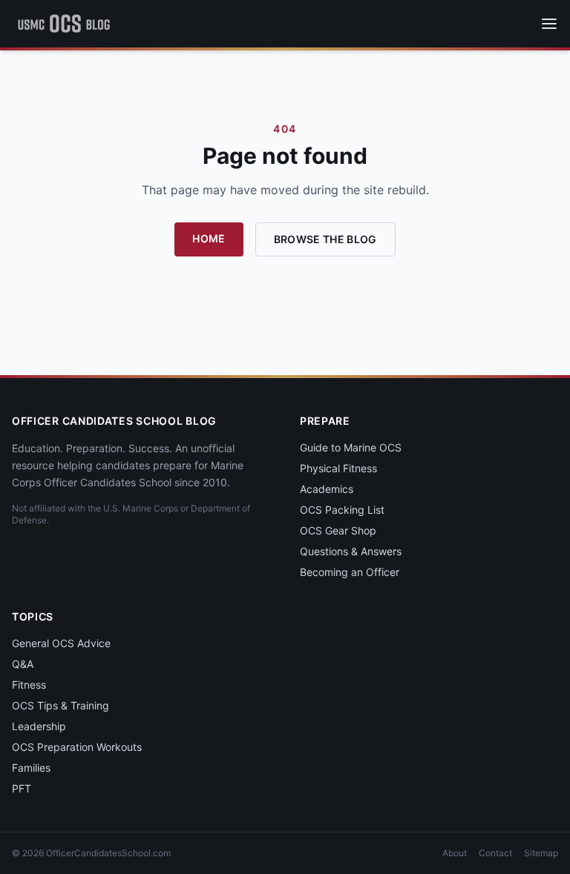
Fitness (29, 684)
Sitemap (541, 852)
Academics (326, 489)
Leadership (39, 726)
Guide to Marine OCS (351, 447)
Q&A (22, 664)
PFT (21, 788)
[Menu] (549, 24)
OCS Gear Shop (338, 530)
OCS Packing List (342, 509)
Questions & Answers (351, 551)
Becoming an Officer (349, 572)
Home (208, 238)
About (454, 852)
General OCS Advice (61, 643)
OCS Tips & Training (60, 705)
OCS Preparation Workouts (77, 747)
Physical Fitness (338, 468)
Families (31, 767)
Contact (495, 852)
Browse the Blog (325, 239)
